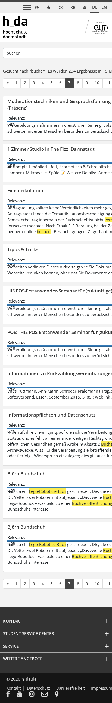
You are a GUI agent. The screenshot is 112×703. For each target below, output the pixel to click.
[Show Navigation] (27, 7)
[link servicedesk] (84, 7)
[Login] (61, 7)
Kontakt (13, 688)
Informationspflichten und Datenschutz (51, 415)
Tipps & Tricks (22, 249)
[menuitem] (11, 694)
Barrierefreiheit (70, 688)
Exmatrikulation (25, 190)
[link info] (37, 7)
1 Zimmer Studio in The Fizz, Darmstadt (51, 149)
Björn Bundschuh (26, 473)
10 (97, 82)
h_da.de (29, 679)
